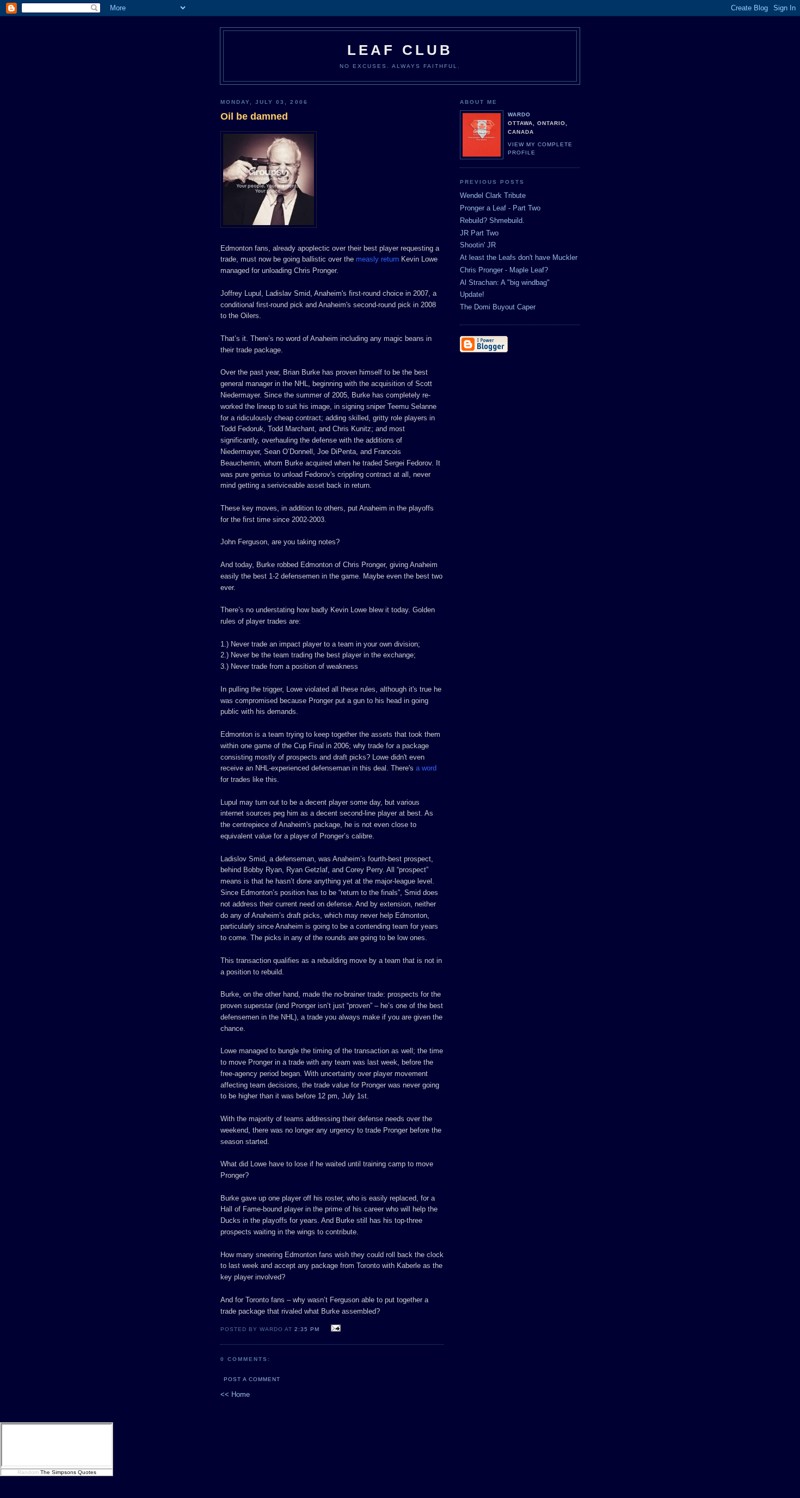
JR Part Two (479, 233)
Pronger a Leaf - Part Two (500, 208)
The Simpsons (58, 1472)
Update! (472, 294)
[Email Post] (334, 1329)
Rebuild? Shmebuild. (492, 220)
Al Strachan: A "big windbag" (505, 282)
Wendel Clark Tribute (493, 195)
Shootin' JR (478, 245)
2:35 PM (306, 1329)
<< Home (235, 1394)
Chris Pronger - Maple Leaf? (504, 270)
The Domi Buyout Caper (498, 307)
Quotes (87, 1472)
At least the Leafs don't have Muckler (518, 257)
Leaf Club (400, 50)
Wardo (519, 114)
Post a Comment (252, 1379)
